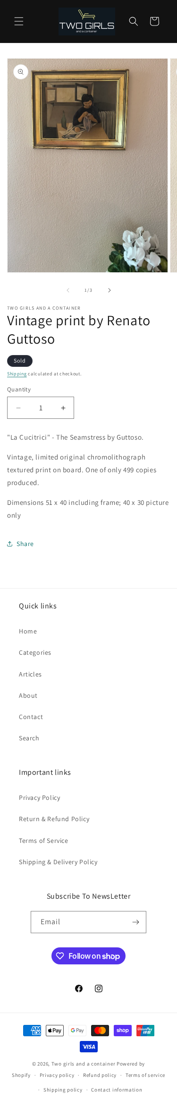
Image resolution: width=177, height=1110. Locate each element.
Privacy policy (57, 1075)
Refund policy (100, 1075)
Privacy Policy (39, 797)
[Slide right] (109, 290)
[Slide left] (68, 290)
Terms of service (145, 1075)
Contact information (116, 1089)
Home (28, 631)
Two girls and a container (83, 1063)
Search (29, 738)
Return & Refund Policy (54, 819)
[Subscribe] (135, 922)
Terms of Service (43, 840)
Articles (30, 674)
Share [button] (25, 543)
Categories (35, 652)
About (28, 695)
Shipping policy (63, 1089)
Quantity (19, 389)
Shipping (17, 374)
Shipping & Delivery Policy (58, 862)
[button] (18, 21)
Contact (31, 716)
